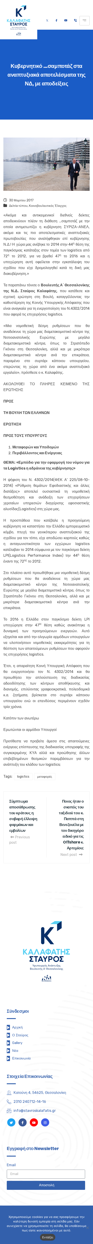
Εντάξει (47, 1237)
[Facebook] (56, 20)
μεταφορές (44, 777)
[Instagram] (45, 1122)
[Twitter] (47, 20)
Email (11, 1165)
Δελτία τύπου (18, 206)
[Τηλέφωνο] (75, 20)
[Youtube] (65, 20)
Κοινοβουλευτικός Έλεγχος (48, 206)
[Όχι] (87, 1227)
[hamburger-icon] (84, 20)
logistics (23, 777)
